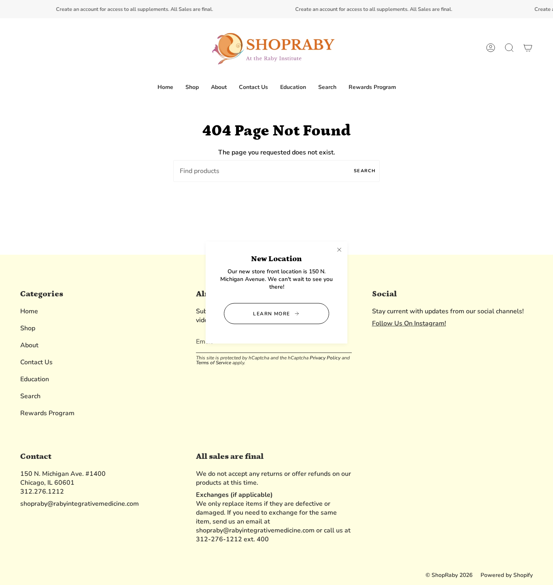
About (29, 345)
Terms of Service (213, 362)
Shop (27, 328)
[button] (192, 87)
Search (365, 171)
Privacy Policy (325, 358)
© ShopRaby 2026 (448, 575)
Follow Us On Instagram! (409, 323)
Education (34, 379)
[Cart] (528, 48)
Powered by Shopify (507, 575)
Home (29, 311)
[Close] (339, 249)
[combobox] (276, 171)
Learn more (271, 313)
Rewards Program (47, 413)
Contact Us (36, 362)
